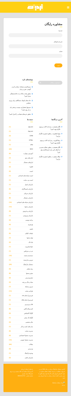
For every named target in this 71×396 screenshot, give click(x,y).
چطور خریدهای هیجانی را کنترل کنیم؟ (20, 114)
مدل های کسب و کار (27, 326)
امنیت (31, 171)
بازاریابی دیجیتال (28, 198)
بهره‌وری (30, 224)
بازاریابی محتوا (29, 206)
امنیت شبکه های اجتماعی (25, 175)
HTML (31, 140)
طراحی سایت (29, 291)
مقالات (31, 344)
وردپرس (30, 349)
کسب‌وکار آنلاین (28, 309)
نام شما (60, 30)
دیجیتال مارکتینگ (28, 264)
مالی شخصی (29, 322)
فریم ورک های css (27, 295)
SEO (31, 149)
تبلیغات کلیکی (29, 233)
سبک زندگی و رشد (27, 282)
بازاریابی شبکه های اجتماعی (25, 202)
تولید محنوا (30, 238)
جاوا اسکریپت (29, 246)
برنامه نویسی (29, 220)
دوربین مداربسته (28, 260)
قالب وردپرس (29, 304)
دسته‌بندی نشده (28, 255)
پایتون (31, 229)
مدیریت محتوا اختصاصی (26, 335)
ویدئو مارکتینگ (29, 353)
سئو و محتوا (29, 273)
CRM (31, 135)
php (31, 144)
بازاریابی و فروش (28, 211)
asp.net (30, 127)
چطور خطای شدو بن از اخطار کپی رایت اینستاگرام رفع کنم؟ (49, 150)
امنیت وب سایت (28, 180)
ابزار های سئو (29, 158)
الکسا (31, 167)
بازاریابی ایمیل (29, 184)
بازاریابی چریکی (28, 193)
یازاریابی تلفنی (29, 357)
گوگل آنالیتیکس (28, 313)
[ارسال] (40, 82)
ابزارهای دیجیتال (28, 162)
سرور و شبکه (29, 286)
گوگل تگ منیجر (28, 317)
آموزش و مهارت (28, 153)
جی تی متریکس (28, 251)
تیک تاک (31, 242)
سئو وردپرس (29, 278)
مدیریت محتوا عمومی (26, 340)
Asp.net (30, 131)
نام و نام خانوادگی (58, 41)
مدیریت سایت (29, 331)
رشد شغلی (30, 269)
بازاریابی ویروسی (28, 215)
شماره (60, 51)
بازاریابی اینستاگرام (27, 189)
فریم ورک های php (27, 300)
